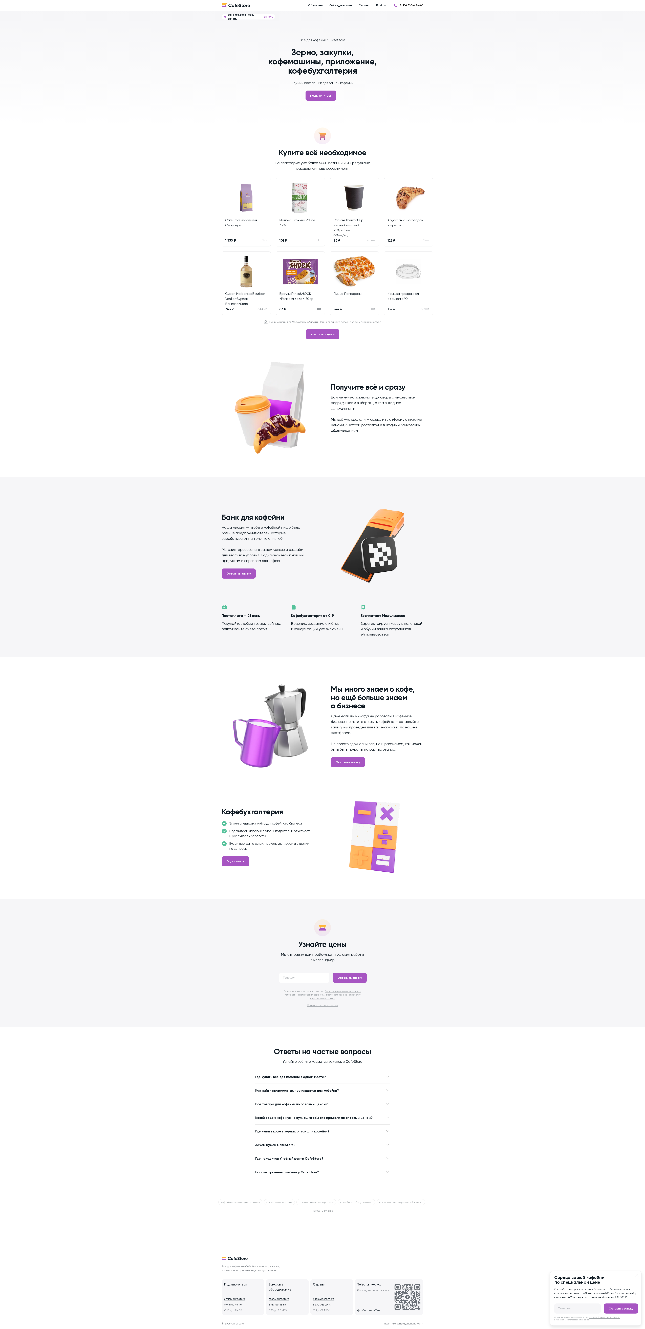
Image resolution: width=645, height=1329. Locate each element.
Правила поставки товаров (322, 1005)
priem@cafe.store (323, 1298)
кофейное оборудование (356, 1202)
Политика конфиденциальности (403, 1323)
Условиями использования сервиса (304, 994)
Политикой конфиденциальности (343, 991)
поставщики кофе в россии (316, 1202)
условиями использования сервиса (572, 1320)
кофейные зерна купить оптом (240, 1202)
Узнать (268, 16)
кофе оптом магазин (279, 1202)
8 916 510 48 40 (233, 1304)
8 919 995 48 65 (277, 1304)
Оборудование (340, 5)
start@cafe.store (234, 1298)
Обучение (315, 5)
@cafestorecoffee (368, 1310)
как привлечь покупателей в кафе (400, 1202)
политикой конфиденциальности (604, 1317)
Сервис (364, 5)
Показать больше (322, 1210)
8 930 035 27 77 (322, 1304)
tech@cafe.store (279, 1298)
